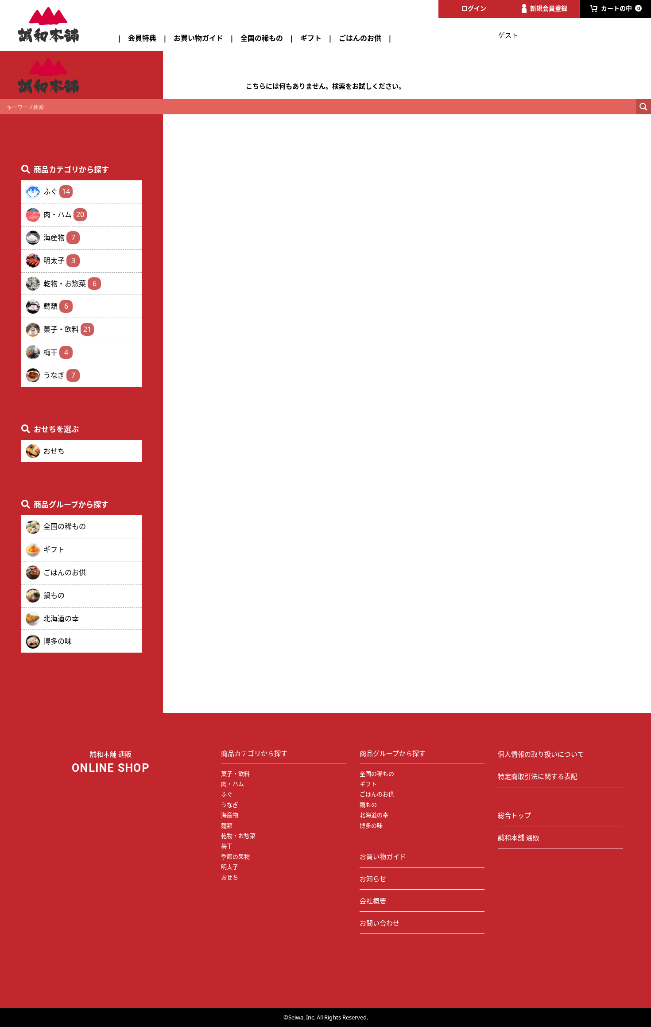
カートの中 (620, 8)
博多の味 (57, 641)
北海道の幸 (61, 618)
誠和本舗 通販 (518, 837)
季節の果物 (235, 856)
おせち (54, 451)
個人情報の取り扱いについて (541, 754)
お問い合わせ (379, 922)
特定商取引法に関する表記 (537, 776)
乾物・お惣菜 (70, 283)
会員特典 (142, 38)
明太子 (59, 260)
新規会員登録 (548, 8)
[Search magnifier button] (643, 106)
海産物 (59, 237)
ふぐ (56, 191)
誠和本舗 (49, 25)
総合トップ (514, 815)
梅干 (55, 352)
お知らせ (373, 878)
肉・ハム (63, 214)
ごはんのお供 (360, 38)
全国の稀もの (261, 38)
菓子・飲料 (67, 329)
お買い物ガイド (198, 38)
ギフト (311, 38)
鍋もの (54, 595)
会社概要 (373, 900)
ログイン (473, 8)
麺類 (55, 306)
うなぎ (59, 375)
